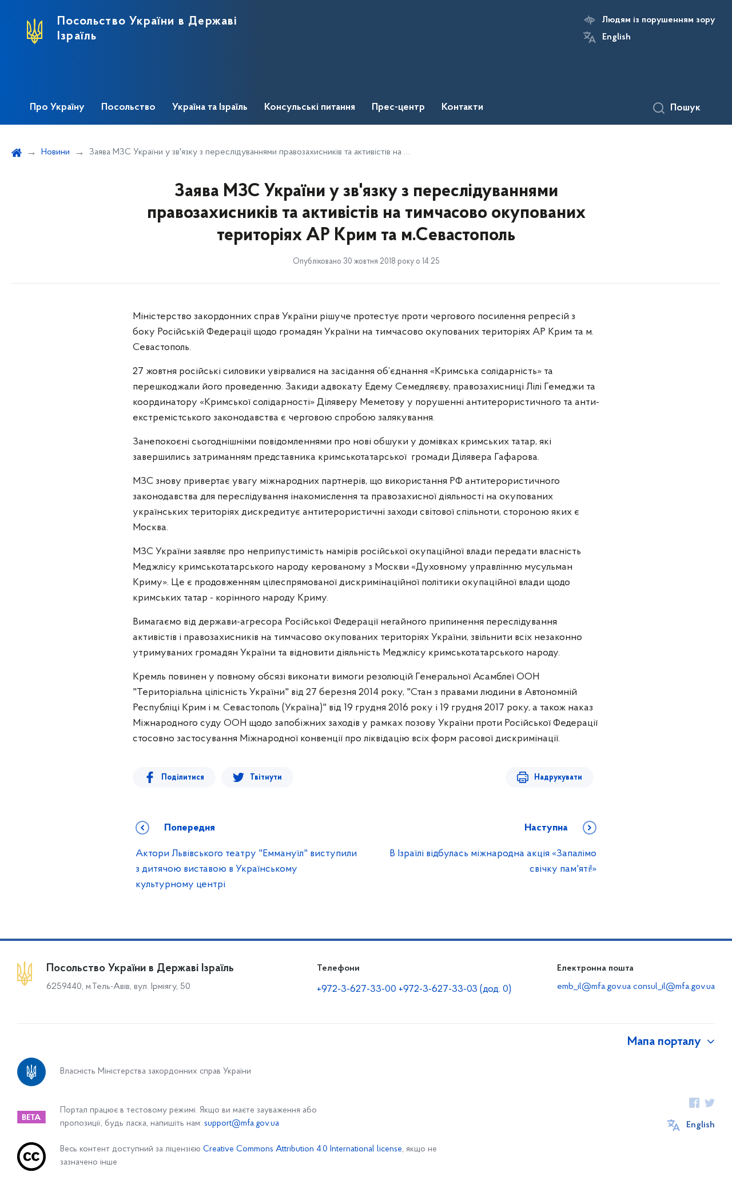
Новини (55, 152)
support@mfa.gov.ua (241, 1123)
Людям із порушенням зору (658, 20)
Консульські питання (309, 107)
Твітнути (266, 777)
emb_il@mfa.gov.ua (594, 986)
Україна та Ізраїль (210, 107)
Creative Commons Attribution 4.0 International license (302, 1149)
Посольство (128, 107)
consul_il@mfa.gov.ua (674, 986)
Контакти (462, 107)
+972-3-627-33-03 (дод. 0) (455, 989)
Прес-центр (398, 107)
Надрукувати (558, 777)
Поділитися (182, 777)
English (616, 37)
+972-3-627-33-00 (356, 989)
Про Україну (57, 107)
